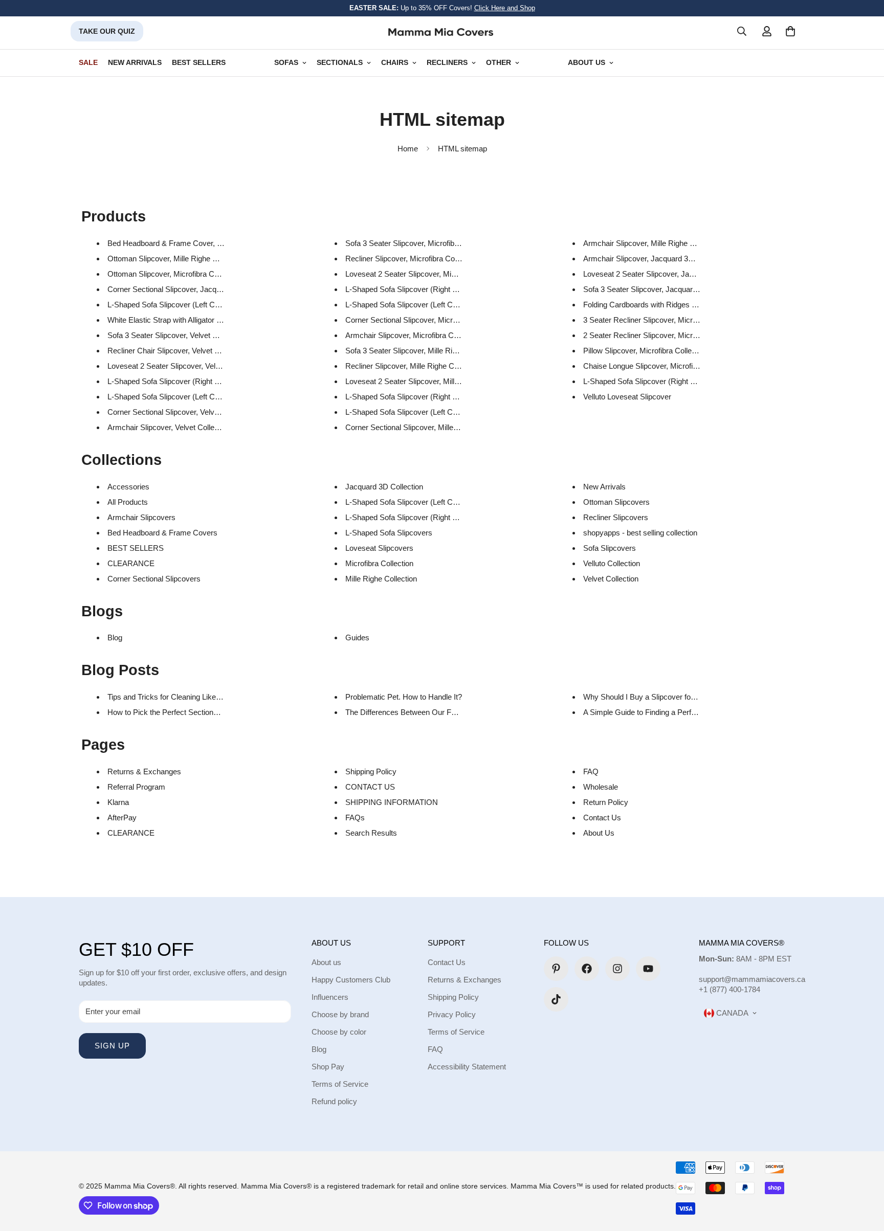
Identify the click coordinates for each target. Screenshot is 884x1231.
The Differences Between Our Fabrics (408, 712)
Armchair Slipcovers (141, 517)
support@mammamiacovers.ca (752, 979)
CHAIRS (394, 62)
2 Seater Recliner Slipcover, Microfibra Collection (664, 335)
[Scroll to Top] (864, 1175)
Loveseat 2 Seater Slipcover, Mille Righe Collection (430, 381)
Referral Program (136, 786)
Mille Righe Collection (381, 578)
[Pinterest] (556, 968)
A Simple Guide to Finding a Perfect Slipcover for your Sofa (681, 712)
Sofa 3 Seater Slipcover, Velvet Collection (176, 335)
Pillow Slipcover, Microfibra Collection (645, 350)
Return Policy (605, 802)
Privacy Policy (452, 1014)
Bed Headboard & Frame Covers (162, 532)
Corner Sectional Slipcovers (154, 578)
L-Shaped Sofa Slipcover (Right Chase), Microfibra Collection (447, 289)
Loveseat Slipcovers (379, 548)
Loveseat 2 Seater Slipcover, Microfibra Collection (428, 274)
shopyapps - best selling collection (640, 532)
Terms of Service (340, 1084)
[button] (790, 31)
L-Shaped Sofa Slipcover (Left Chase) (408, 502)
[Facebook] (586, 968)
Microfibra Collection (379, 563)
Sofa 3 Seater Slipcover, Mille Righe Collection (422, 350)
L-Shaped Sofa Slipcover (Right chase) (410, 517)
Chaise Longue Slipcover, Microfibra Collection (660, 366)
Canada (731, 1013)
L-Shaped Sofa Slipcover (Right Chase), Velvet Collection (202, 381)
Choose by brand (340, 1014)
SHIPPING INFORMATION (391, 802)
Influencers (330, 997)
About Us (598, 833)
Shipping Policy (370, 771)
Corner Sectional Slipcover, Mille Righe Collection (427, 427)
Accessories (128, 486)
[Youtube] (648, 968)
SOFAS (286, 62)
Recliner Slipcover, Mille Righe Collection (413, 366)
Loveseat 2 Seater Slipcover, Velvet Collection (183, 366)
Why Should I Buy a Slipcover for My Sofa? (655, 696)
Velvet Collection (610, 578)
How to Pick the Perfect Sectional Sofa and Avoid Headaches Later (218, 712)
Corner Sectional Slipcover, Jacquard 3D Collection (192, 289)
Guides (357, 637)
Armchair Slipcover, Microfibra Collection (413, 335)
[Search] (741, 31)
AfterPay (122, 817)
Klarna (118, 802)
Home (407, 148)
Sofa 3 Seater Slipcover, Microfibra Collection (420, 243)
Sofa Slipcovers (609, 548)
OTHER (498, 62)
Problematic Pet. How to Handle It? (403, 696)
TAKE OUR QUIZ (107, 31)
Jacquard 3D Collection (384, 486)
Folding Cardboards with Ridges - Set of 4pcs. (659, 304)
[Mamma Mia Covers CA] (440, 31)
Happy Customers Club (351, 979)
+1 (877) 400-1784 (729, 989)
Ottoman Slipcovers (616, 502)
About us (326, 962)
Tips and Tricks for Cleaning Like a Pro (171, 696)
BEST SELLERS (199, 62)
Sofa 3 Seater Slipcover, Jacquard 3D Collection (663, 289)
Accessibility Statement (467, 1066)
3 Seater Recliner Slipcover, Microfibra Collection (664, 320)
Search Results (371, 833)
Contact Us (602, 817)
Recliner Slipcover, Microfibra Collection (411, 258)
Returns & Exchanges (144, 771)
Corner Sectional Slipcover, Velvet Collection (181, 412)
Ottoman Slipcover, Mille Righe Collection (176, 258)
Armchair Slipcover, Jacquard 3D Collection (655, 258)
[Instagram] (617, 968)
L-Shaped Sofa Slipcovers (388, 532)
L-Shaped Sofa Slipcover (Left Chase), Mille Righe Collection (446, 412)
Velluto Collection (611, 563)
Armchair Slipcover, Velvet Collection (168, 427)
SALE (88, 62)
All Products (127, 502)
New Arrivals (604, 486)
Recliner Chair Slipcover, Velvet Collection (177, 350)
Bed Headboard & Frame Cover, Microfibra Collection (196, 243)
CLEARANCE (130, 563)
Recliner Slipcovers (615, 517)
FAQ (591, 771)
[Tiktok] (556, 999)
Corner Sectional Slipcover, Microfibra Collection (425, 320)
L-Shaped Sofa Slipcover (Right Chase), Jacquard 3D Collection (690, 381)
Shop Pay (328, 1066)
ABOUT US (586, 62)
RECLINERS (447, 62)
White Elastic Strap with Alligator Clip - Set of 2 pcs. (192, 320)
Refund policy (334, 1101)
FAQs (355, 817)
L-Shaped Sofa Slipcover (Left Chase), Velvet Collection (200, 396)
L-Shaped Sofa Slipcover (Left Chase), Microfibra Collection (444, 304)
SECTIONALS (340, 62)
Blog (114, 637)
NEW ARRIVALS (135, 62)
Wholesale (600, 786)
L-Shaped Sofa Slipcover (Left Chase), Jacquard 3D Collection (211, 304)
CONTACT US (370, 786)
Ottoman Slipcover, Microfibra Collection (174, 274)
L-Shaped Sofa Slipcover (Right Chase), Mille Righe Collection (448, 396)
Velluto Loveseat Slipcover (627, 396)
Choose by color (339, 1031)
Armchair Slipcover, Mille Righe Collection (652, 243)
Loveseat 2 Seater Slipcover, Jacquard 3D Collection (671, 274)
